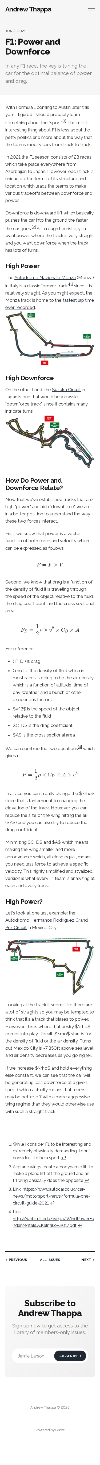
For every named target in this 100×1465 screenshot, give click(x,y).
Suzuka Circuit (66, 389)
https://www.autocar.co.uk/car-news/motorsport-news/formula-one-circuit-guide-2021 (51, 1196)
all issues (50, 1260)
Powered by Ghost (50, 1430)
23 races (82, 157)
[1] (64, 121)
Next (86, 1260)
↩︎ (63, 1157)
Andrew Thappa (28, 9)
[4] (80, 747)
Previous (18, 1260)
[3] (71, 284)
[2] (34, 227)
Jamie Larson (48, 1356)
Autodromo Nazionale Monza (45, 277)
